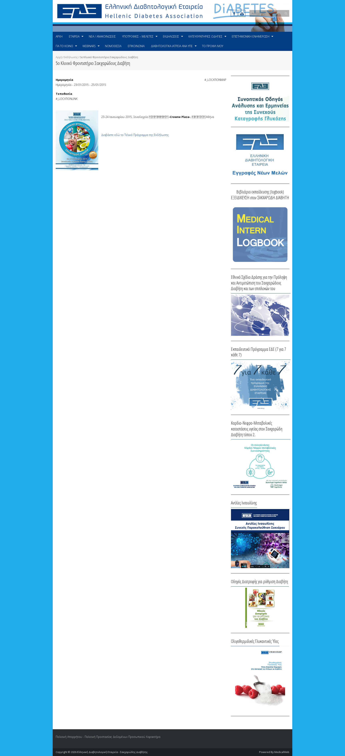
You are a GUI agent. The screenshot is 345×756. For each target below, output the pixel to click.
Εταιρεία (74, 36)
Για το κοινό (64, 46)
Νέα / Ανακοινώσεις (102, 36)
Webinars (89, 46)
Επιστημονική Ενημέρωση (250, 36)
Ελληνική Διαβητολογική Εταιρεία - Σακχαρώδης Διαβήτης (112, 752)
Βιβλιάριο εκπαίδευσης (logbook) (260, 192)
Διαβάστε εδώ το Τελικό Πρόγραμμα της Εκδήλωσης (135, 135)
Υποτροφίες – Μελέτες (138, 36)
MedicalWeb (281, 752)
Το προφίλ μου (212, 46)
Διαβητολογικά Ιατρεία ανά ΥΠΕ (172, 46)
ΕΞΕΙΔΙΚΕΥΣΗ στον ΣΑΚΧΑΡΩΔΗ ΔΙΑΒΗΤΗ (260, 197)
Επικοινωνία (136, 46)
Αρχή (59, 36)
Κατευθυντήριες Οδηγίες (205, 36)
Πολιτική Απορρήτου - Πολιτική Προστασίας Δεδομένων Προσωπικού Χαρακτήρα (108, 737)
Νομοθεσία (113, 46)
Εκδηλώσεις (171, 36)
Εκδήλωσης (71, 57)
